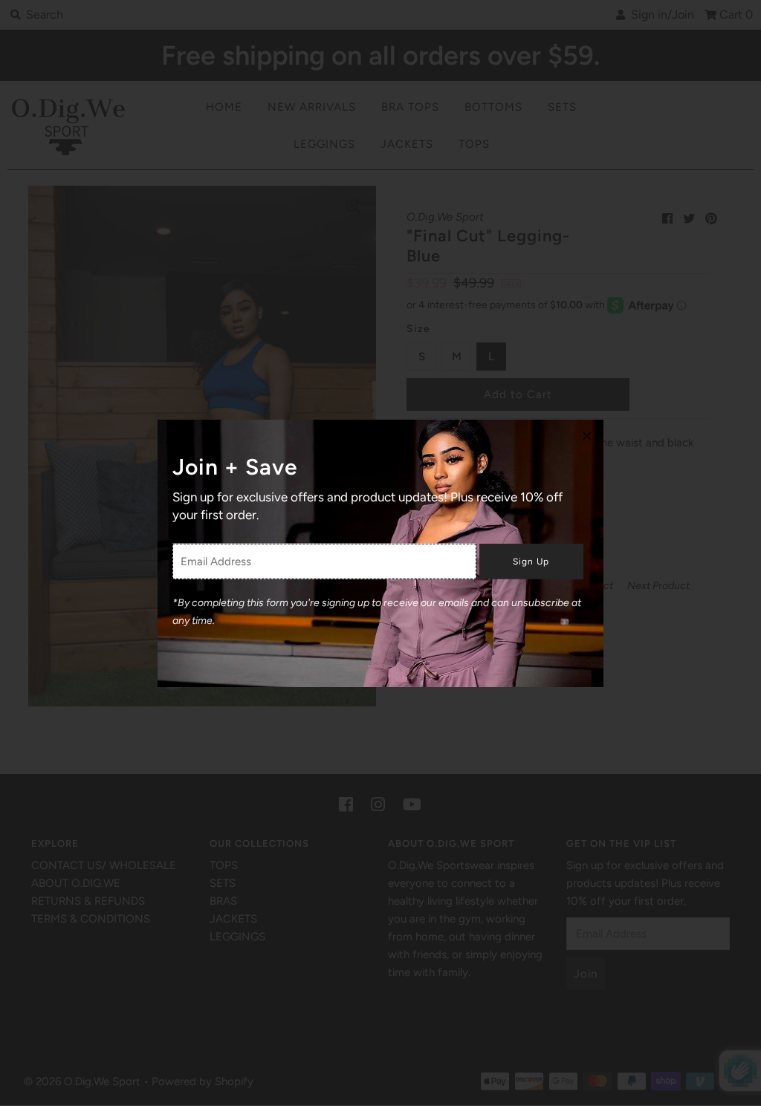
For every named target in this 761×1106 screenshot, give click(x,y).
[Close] (587, 436)
